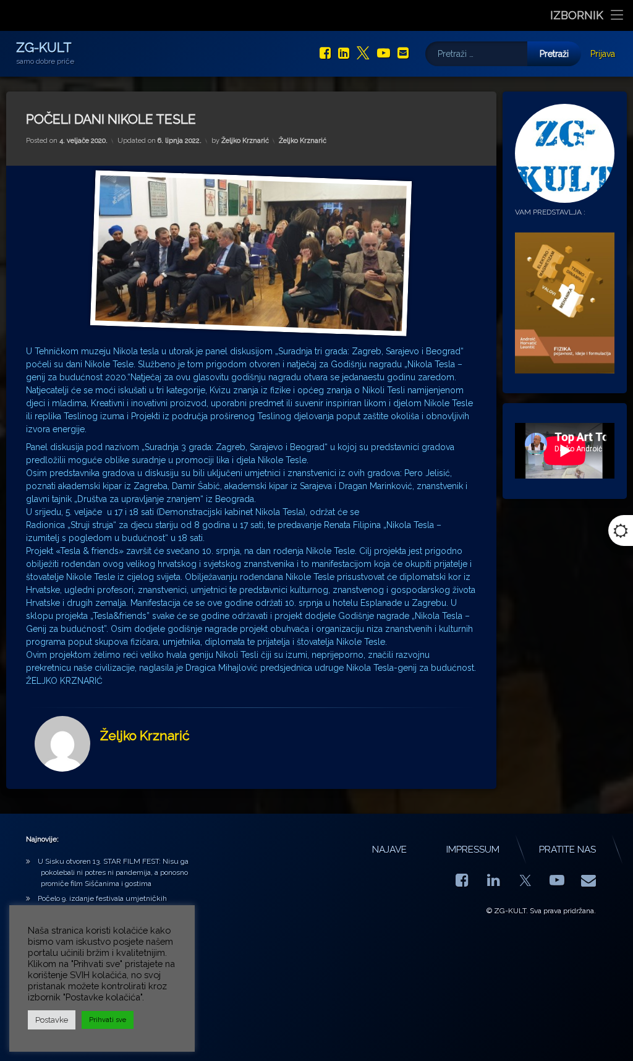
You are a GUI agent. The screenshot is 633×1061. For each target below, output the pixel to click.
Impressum (472, 849)
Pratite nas (567, 849)
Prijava (602, 54)
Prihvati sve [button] (107, 1020)
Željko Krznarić (245, 141)
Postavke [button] (51, 1020)
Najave (389, 849)
